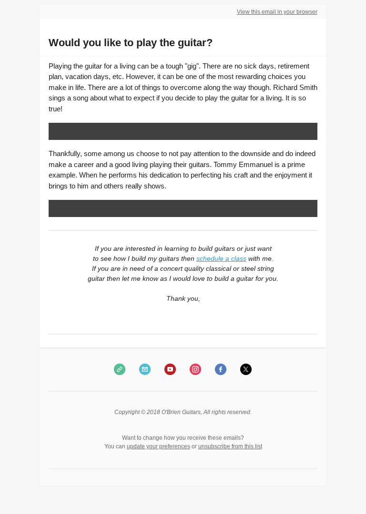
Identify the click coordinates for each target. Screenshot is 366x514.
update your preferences (158, 446)
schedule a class (221, 258)
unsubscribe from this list (230, 446)
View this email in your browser (277, 12)
